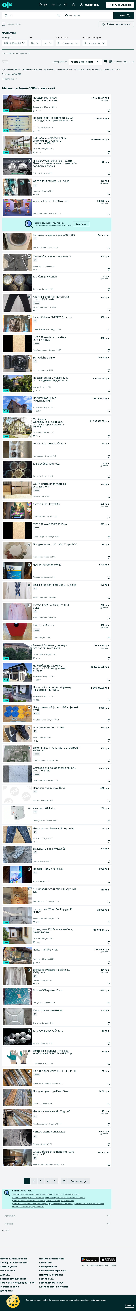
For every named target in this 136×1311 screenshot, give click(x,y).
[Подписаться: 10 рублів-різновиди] (108, 289)
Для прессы (6, 1290)
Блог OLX (5, 1274)
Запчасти (64, 69)
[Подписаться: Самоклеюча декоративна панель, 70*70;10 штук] (108, 780)
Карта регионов (48, 1266)
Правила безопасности (51, 1258)
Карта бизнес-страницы (52, 1270)
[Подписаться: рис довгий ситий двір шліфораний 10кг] (108, 902)
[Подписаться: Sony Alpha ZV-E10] (108, 370)
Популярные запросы (51, 1274)
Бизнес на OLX (7, 1270)
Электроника (11, 74)
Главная (5, 62)
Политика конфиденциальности (17, 1282)
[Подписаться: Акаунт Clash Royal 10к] (108, 517)
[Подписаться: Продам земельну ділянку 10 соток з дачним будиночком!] (108, 390)
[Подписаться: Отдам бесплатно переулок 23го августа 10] (108, 1164)
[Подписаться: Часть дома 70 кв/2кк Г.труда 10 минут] (108, 922)
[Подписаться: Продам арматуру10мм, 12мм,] (108, 1104)
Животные (94, 69)
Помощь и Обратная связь (14, 1262)
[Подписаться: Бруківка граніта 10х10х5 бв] (108, 861)
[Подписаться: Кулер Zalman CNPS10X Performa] (108, 330)
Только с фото (13, 24)
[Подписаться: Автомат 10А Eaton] (108, 821)
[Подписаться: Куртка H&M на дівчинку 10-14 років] (108, 618)
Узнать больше (99, 1300)
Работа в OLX (46, 1278)
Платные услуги (8, 1266)
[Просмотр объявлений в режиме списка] (105, 61)
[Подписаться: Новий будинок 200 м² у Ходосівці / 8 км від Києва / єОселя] (108, 680)
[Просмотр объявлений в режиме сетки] (110, 61)
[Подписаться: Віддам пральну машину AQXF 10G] (108, 248)
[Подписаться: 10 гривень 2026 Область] (108, 1043)
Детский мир (11, 69)
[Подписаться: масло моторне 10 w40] (108, 577)
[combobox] (32, 15)
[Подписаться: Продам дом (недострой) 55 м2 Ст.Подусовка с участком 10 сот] (108, 131)
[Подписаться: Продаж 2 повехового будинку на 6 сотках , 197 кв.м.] (108, 700)
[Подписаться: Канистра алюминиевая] (108, 1023)
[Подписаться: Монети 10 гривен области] (108, 456)
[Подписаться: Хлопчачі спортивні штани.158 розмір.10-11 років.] (108, 310)
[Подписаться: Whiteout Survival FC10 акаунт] (108, 214)
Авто (49, 69)
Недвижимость (32, 69)
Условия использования (13, 1278)
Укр (53, 5)
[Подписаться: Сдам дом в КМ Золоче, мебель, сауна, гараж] (108, 942)
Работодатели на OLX (51, 1282)
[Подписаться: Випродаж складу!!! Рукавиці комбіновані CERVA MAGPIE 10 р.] (108, 1064)
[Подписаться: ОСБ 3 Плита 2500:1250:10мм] (108, 537)
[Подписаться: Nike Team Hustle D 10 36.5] (108, 740)
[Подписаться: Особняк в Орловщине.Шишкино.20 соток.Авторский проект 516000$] (108, 436)
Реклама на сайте (9, 1286)
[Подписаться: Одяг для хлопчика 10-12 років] (108, 194)
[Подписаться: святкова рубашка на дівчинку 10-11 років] (108, 983)
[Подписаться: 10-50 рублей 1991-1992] (108, 476)
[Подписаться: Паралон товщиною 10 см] (108, 801)
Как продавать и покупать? (54, 1286)
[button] (58, 15)
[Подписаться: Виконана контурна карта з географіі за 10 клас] (108, 760)
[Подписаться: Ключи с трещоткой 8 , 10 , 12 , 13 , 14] (108, 1084)
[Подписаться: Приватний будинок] (108, 962)
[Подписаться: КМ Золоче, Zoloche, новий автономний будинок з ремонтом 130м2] (108, 152)
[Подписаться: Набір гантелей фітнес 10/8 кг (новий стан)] (108, 720)
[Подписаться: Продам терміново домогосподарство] (108, 110)
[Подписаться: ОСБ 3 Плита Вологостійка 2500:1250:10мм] (108, 350)
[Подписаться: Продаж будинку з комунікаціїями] (108, 411)
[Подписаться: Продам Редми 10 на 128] (108, 881)
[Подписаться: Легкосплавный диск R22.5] (108, 1144)
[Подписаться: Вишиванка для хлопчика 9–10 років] (108, 597)
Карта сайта (45, 1262)
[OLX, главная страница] (7, 5)
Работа (79, 69)
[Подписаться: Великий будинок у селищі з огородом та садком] (108, 658)
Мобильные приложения (13, 1258)
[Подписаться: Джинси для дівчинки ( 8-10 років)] (108, 841)
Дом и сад (112, 69)
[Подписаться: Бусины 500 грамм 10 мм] (108, 1003)
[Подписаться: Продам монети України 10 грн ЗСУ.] (108, 557)
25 (64, 1181)
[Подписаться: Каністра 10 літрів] (108, 638)
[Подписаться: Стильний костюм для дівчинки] (108, 269)
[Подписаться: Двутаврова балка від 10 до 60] (108, 1124)
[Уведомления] (73, 4)
